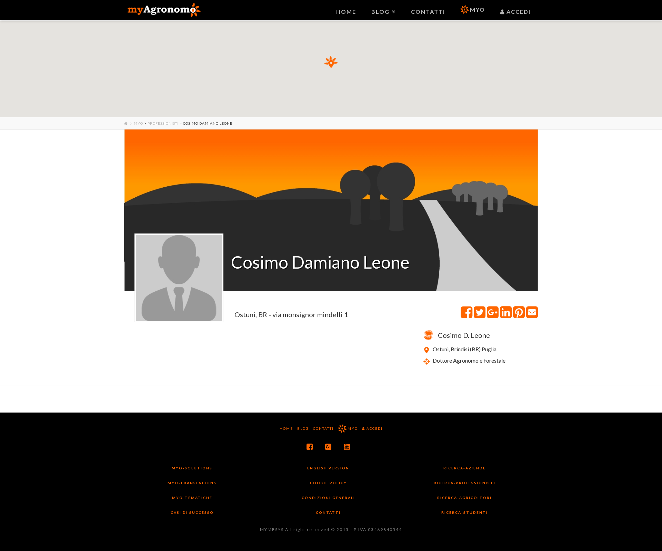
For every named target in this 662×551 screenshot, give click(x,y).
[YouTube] (347, 446)
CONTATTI (328, 512)
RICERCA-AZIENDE (464, 468)
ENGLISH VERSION (328, 468)
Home (286, 428)
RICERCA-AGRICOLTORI (464, 498)
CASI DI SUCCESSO (192, 512)
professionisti (163, 123)
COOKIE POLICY (328, 483)
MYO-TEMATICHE (192, 498)
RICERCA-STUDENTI (464, 512)
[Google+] (328, 446)
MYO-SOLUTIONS (192, 468)
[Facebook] (310, 446)
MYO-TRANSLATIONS (192, 483)
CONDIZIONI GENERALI (328, 498)
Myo (138, 123)
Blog (303, 428)
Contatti (323, 428)
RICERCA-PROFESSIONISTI (464, 483)
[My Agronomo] (163, 10)
